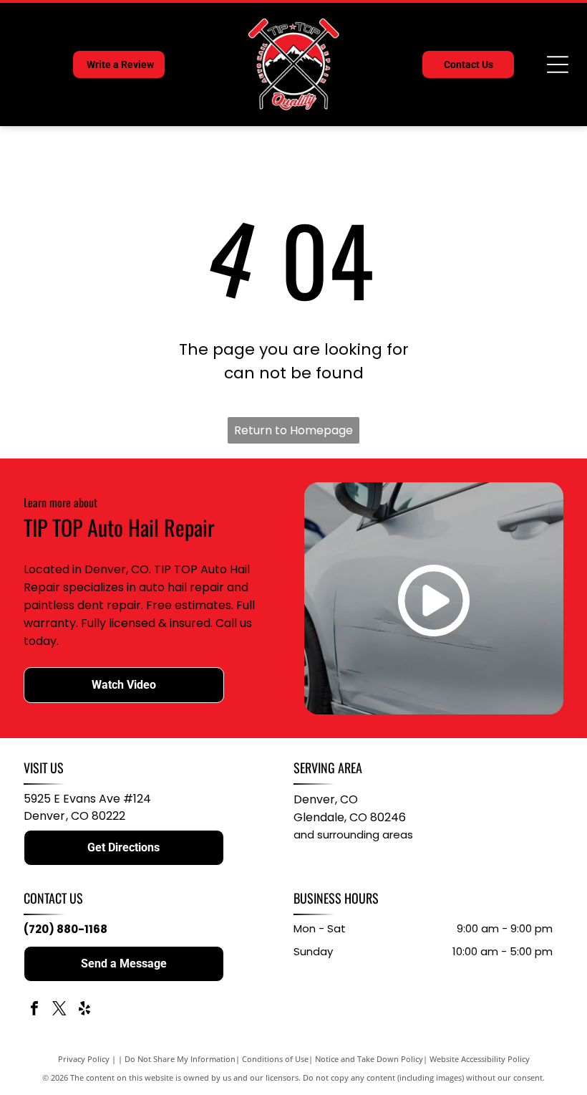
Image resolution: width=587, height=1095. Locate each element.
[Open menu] (557, 64)
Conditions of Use (275, 1058)
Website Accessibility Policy (480, 1058)
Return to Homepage (293, 430)
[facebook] (34, 1010)
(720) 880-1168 (65, 929)
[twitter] (59, 1010)
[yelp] (84, 1010)
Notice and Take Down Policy (369, 1058)
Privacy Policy (84, 1058)
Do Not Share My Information (180, 1058)
